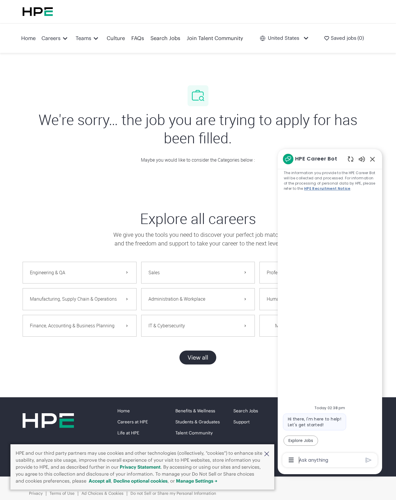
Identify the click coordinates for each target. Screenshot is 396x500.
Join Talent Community (215, 38)
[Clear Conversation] (350, 159)
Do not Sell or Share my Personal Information (173, 493)
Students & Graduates (197, 422)
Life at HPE (128, 433)
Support (241, 422)
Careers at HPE (132, 422)
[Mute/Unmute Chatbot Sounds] (361, 159)
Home (28, 38)
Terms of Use (62, 493)
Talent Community (194, 433)
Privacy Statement (140, 467)
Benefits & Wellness (195, 411)
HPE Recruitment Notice (327, 188)
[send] (368, 460)
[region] (330, 309)
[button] (266, 453)
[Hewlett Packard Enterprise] (38, 12)
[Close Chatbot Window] (372, 159)
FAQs (137, 38)
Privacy (36, 493)
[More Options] (291, 459)
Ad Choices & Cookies (102, 493)
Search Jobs (165, 38)
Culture (116, 38)
